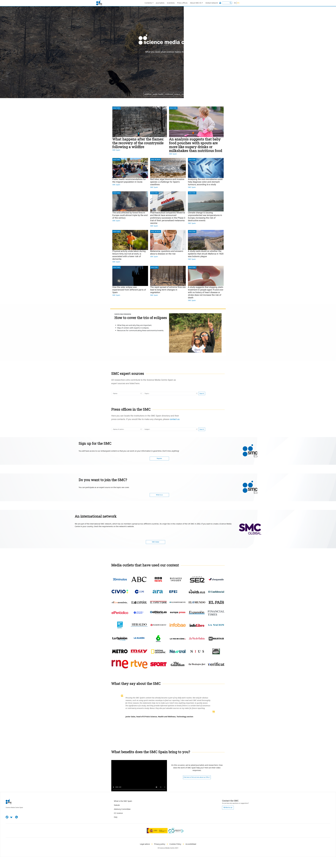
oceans (177, 94)
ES (235, 3)
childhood (169, 94)
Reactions (116, 108)
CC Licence (118, 813)
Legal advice (145, 844)
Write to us (159, 495)
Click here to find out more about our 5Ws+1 (196, 777)
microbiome (186, 94)
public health (158, 94)
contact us (174, 419)
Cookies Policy (175, 844)
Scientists (171, 3)
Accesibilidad (191, 844)
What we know (155, 159)
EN (238, 3)
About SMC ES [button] (195, 3)
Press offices (182, 3)
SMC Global (155, 542)
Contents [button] (148, 3)
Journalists (160, 3)
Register (159, 458)
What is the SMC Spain (123, 801)
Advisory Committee (122, 809)
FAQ (115, 817)
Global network (211, 3)
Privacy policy (159, 844)
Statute (117, 805)
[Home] (100, 3)
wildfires (147, 94)
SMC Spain (116, 150)
